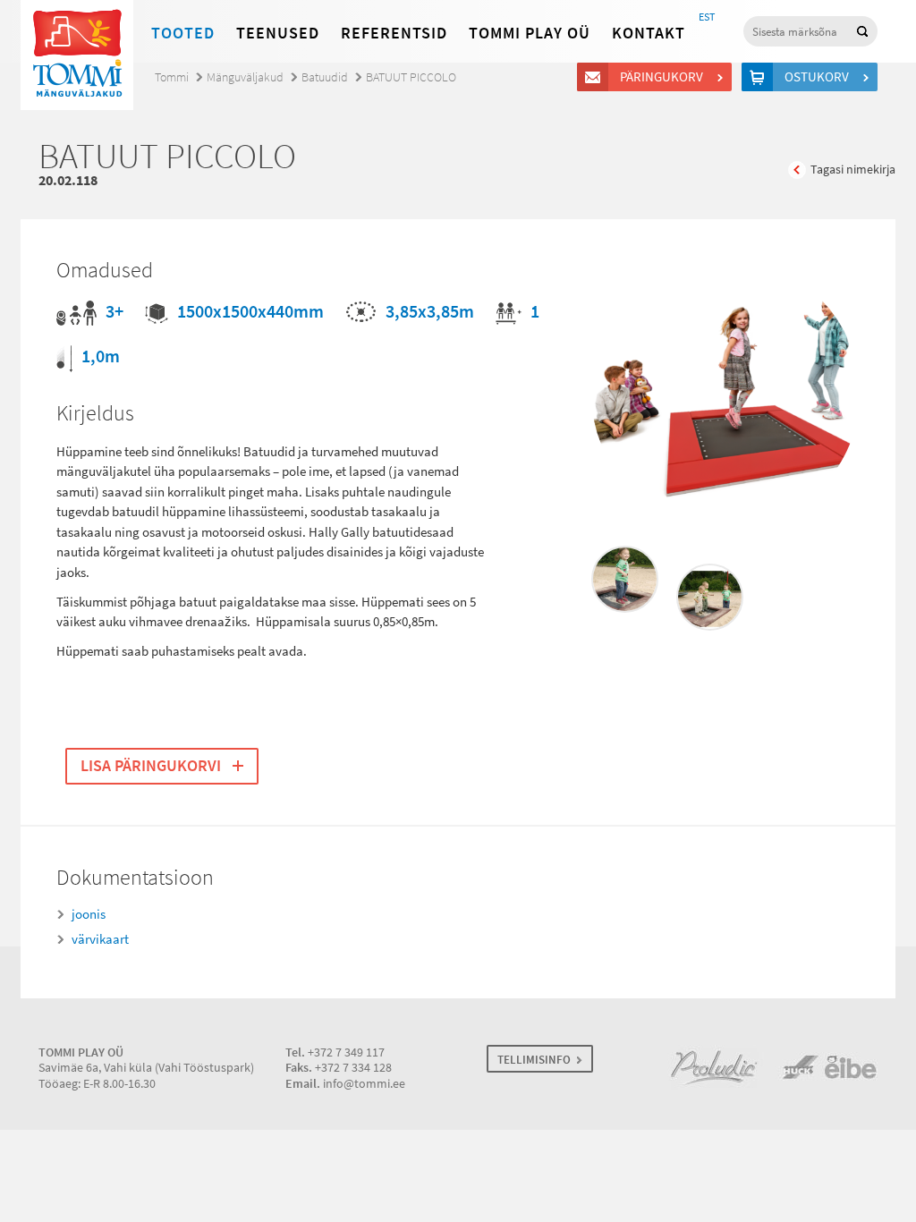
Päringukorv (661, 77)
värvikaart (100, 939)
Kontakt (648, 33)
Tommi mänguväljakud (77, 55)
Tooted (183, 33)
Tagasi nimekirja (852, 169)
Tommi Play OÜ (529, 33)
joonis (89, 914)
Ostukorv (817, 77)
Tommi (172, 77)
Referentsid (394, 33)
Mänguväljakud (245, 77)
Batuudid (324, 77)
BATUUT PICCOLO (411, 77)
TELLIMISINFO (534, 1059)
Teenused (277, 33)
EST (707, 17)
